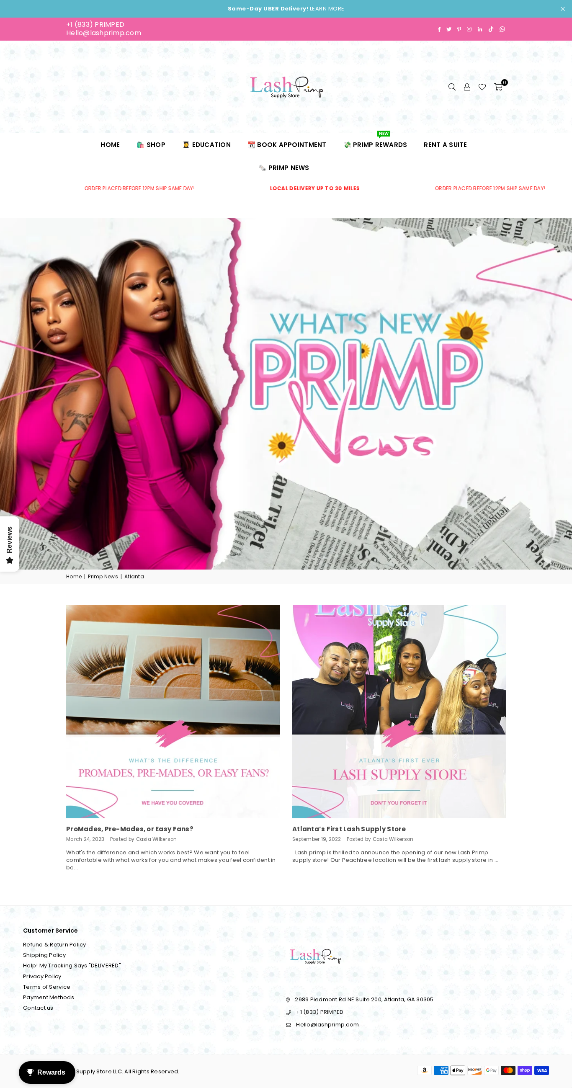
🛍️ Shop (151, 144)
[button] (498, 86)
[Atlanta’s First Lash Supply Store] (399, 711)
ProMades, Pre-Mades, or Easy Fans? (129, 829)
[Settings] (466, 86)
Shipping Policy (44, 955)
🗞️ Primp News (283, 167)
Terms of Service (46, 987)
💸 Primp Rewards (375, 141)
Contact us (38, 1008)
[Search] (451, 86)
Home (110, 144)
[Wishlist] (482, 86)
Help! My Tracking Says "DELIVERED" (72, 965)
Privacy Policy (42, 976)
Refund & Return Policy (54, 945)
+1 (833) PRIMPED (95, 24)
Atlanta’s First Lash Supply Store (349, 829)
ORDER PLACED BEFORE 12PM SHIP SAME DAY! (264, 188)
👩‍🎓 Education (206, 144)
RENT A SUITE (445, 144)
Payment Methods (48, 997)
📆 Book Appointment (287, 144)
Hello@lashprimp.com (103, 33)
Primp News (103, 576)
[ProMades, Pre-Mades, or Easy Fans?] (173, 711)
